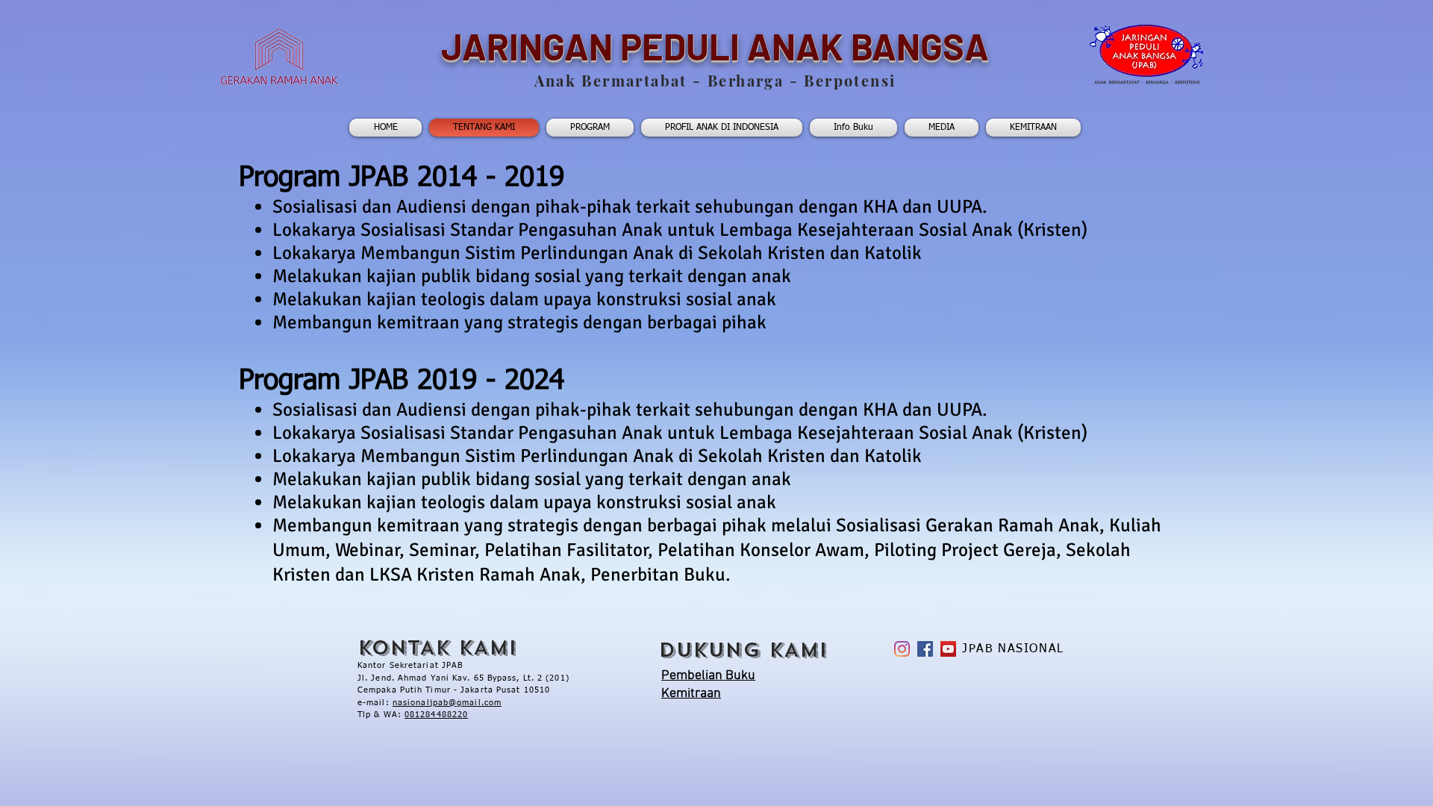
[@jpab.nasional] (902, 649)
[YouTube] (948, 649)
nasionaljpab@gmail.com (447, 703)
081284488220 (436, 714)
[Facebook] (925, 649)
